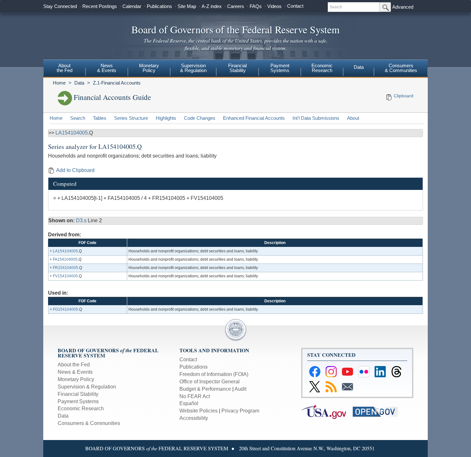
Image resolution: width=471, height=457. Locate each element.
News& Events (106, 68)
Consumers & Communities (401, 68)
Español (188, 403)
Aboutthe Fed (64, 68)
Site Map (187, 6)
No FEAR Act (194, 396)
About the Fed (74, 364)
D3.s (82, 220)
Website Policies (198, 410)
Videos (274, 6)
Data (359, 67)
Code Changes (199, 118)
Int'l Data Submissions (316, 118)
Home (59, 83)
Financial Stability (78, 394)
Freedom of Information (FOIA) (213, 374)
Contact (295, 6)
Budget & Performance (205, 389)
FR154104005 (65, 267)
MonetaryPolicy (149, 68)
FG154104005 (65, 309)
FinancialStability (237, 68)
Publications (159, 6)
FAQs (256, 6)
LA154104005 (71, 132)
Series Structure (131, 118)
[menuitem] (64, 69)
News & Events (75, 372)
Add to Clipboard (75, 170)
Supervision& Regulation (193, 68)
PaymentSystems (279, 68)
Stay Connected (60, 6)
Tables (99, 118)
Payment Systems (78, 401)
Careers (235, 6)
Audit (240, 389)
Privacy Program (240, 410)
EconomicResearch (322, 68)
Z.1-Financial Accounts (117, 83)
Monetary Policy (76, 379)
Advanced (402, 7)
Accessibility (193, 418)
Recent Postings (99, 6)
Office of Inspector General (209, 381)
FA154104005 (65, 259)
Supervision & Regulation (87, 386)
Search (77, 118)
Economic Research (81, 408)
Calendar (131, 6)
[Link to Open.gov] (378, 411)
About (353, 118)
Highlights (166, 118)
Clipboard (403, 95)
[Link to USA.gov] (327, 411)
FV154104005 (65, 276)
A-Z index (212, 6)
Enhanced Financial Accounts (254, 118)
